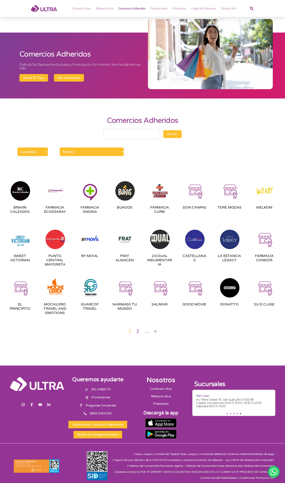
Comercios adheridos (132, 8)
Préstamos (179, 8)
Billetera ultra (104, 8)
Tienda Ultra (228, 8)
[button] (227, 413)
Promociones (159, 8)
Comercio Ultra (81, 8)
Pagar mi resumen (203, 8)
